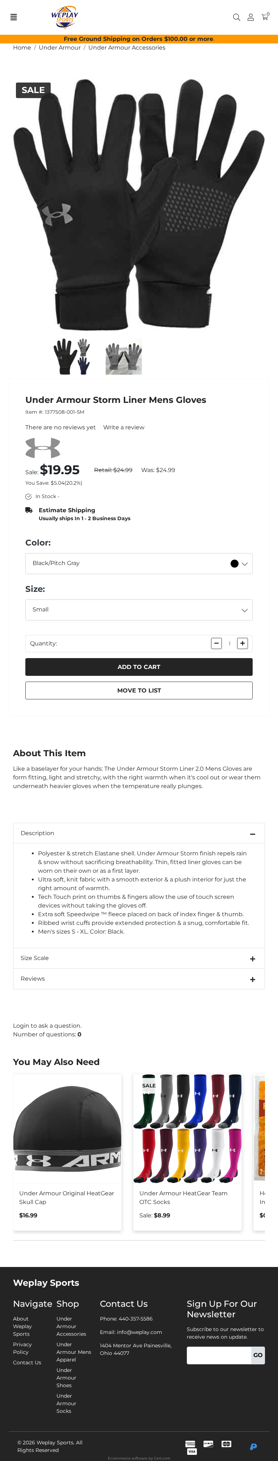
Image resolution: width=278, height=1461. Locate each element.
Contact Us (27, 1362)
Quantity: (43, 643)
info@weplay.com (139, 1332)
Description (37, 833)
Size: (35, 589)
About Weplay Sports (22, 1326)
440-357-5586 (136, 1318)
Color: (38, 543)
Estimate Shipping (67, 510)
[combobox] (139, 563)
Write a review (123, 427)
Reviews (33, 978)
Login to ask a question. (47, 1025)
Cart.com (162, 1458)
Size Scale (35, 958)
